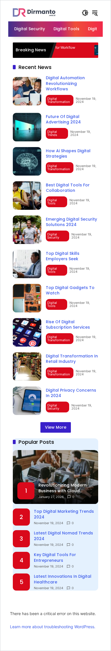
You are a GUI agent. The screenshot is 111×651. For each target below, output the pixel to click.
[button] (85, 12)
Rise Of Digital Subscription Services (68, 324)
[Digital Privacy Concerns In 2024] (27, 400)
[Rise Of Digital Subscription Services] (27, 332)
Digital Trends (52, 133)
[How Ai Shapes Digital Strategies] (27, 161)
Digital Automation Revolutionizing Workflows (65, 83)
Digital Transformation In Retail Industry (72, 359)
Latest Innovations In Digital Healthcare (62, 579)
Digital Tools (52, 201)
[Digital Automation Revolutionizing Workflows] (27, 91)
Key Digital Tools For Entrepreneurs (55, 557)
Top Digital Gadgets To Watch (70, 290)
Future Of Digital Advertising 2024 (63, 119)
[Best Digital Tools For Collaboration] (27, 195)
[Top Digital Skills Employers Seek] (27, 264)
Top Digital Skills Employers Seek (62, 256)
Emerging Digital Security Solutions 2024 (71, 222)
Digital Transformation (58, 100)
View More (55, 427)
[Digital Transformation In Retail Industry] (27, 366)
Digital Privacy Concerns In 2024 (71, 393)
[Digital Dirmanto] (34, 12)
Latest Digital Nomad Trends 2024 (63, 536)
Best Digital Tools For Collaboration (68, 188)
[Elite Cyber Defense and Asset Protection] (90, 50)
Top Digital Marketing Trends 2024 (64, 514)
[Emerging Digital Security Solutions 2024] (27, 229)
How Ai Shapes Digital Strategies (68, 153)
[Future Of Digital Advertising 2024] (27, 127)
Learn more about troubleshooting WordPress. (52, 626)
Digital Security (53, 235)
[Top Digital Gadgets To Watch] (27, 298)
